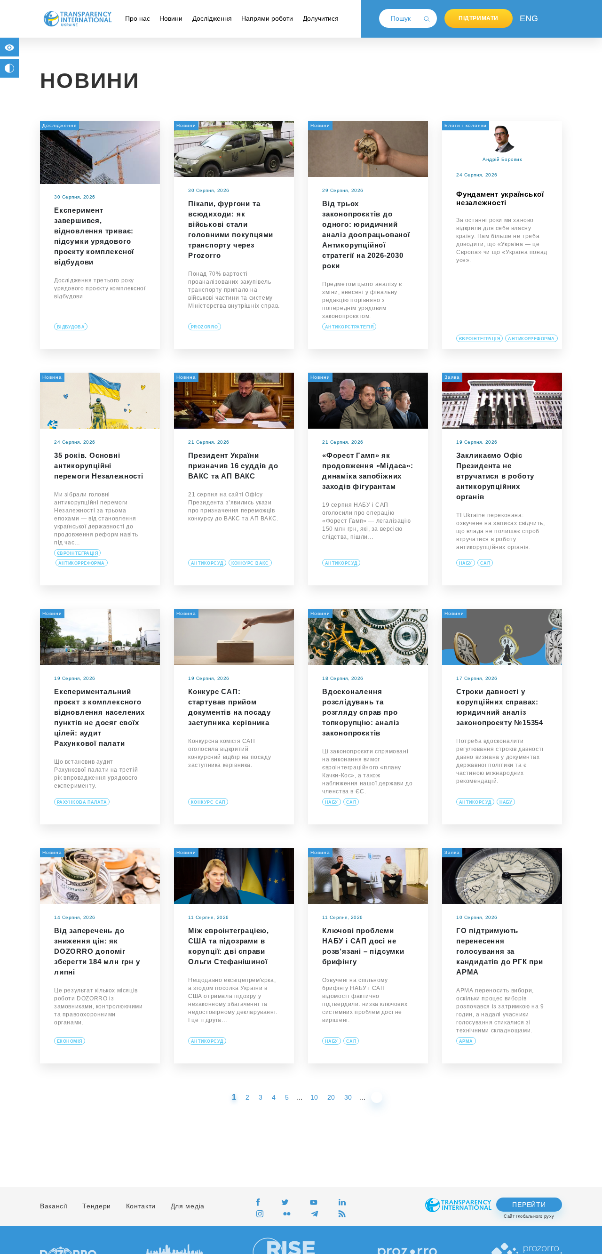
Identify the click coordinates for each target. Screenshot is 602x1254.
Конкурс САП (208, 802)
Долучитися (321, 18)
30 (348, 1097)
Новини (170, 18)
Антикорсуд (207, 563)
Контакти (141, 1206)
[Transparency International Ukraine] (77, 18)
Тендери (96, 1206)
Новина (52, 377)
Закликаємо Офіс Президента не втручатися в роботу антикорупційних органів (495, 476)
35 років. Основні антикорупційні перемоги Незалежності (98, 465)
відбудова (71, 327)
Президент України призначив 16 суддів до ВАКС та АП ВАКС (233, 465)
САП (485, 563)
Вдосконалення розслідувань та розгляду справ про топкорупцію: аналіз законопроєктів (360, 712)
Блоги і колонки (465, 125)
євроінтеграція (479, 338)
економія (69, 1041)
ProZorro (204, 327)
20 (331, 1097)
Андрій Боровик (502, 159)
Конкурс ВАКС (250, 563)
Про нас (137, 18)
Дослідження (212, 18)
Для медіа (188, 1206)
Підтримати (479, 18)
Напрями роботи (267, 18)
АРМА (466, 1041)
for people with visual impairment (9, 47)
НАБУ (465, 563)
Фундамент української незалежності (500, 198)
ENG (527, 18)
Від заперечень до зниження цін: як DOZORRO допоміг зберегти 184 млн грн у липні (97, 951)
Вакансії (54, 1206)
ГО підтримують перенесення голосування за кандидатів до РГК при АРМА (499, 951)
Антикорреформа (531, 338)
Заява (452, 377)
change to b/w (9, 68)
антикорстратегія (349, 327)
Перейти (529, 1204)
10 (314, 1097)
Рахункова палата (82, 802)
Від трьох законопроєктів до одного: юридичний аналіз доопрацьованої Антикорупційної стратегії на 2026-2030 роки (366, 235)
